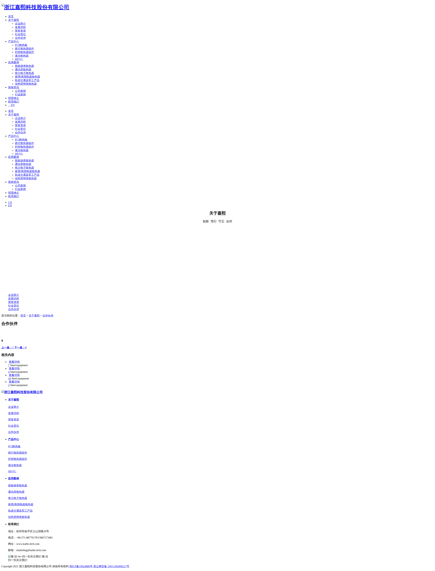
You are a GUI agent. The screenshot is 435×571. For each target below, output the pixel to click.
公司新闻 (20, 90)
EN (13, 105)
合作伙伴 (20, 37)
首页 (11, 16)
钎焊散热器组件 (24, 52)
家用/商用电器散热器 (27, 76)
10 (9, 378)
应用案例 (13, 62)
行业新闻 (20, 94)
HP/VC (19, 59)
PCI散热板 (21, 45)
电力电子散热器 (24, 73)
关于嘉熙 (13, 20)
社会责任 (20, 34)
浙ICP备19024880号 (81, 566)
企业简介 (20, 23)
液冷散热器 (22, 55)
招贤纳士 (13, 98)
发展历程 (20, 27)
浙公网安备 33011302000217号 (111, 566)
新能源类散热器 (24, 65)
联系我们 (13, 101)
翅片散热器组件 (24, 48)
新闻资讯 (13, 87)
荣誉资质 (20, 30)
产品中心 (13, 41)
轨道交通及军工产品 (27, 80)
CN (10, 202)
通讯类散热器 (23, 69)
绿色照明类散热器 (26, 83)
